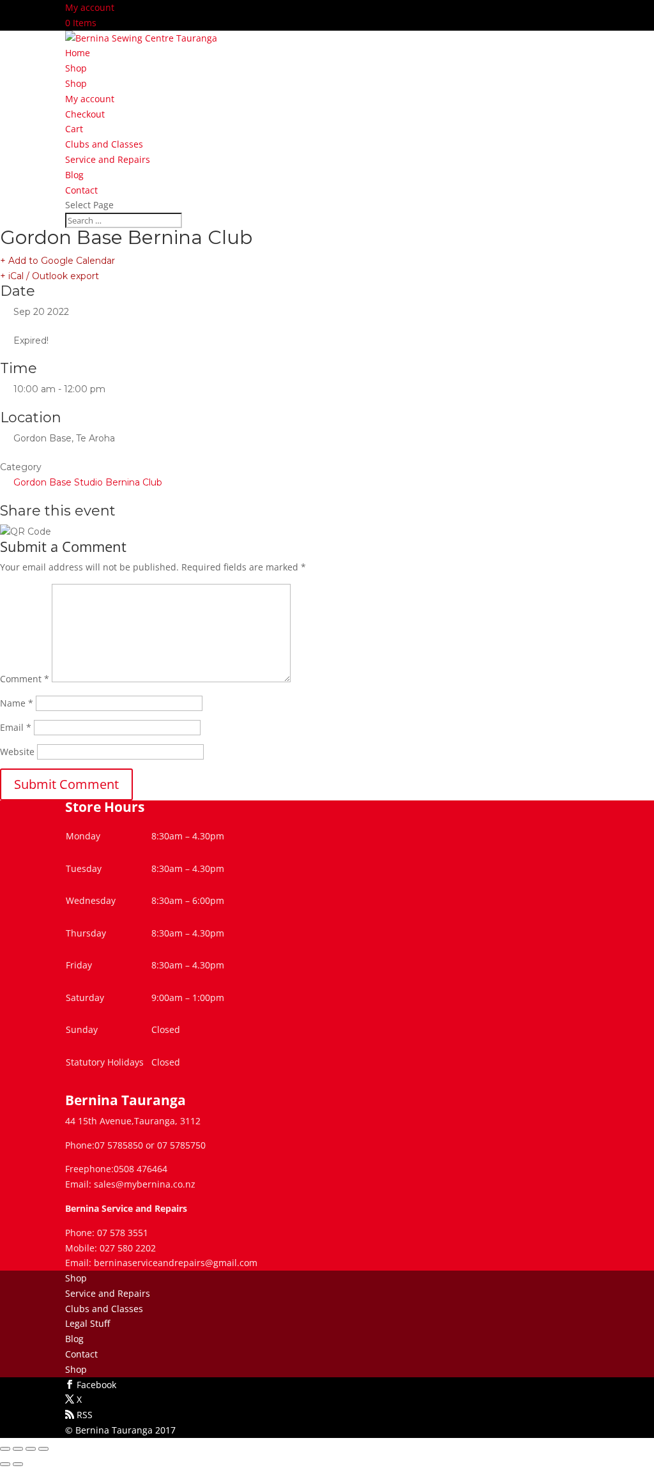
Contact (81, 190)
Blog (74, 175)
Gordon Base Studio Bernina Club (87, 482)
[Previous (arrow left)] (5, 1464)
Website (17, 751)
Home (77, 53)
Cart (74, 129)
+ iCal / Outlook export (49, 276)
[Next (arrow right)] (18, 1464)
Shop (76, 68)
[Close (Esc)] (43, 1449)
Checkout (85, 114)
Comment (24, 679)
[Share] (31, 1449)
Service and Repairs (107, 159)
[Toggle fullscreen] (18, 1449)
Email (15, 727)
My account (89, 7)
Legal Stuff (87, 1323)
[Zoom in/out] (5, 1449)
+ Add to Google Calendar (57, 260)
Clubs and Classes (104, 144)
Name (16, 703)
